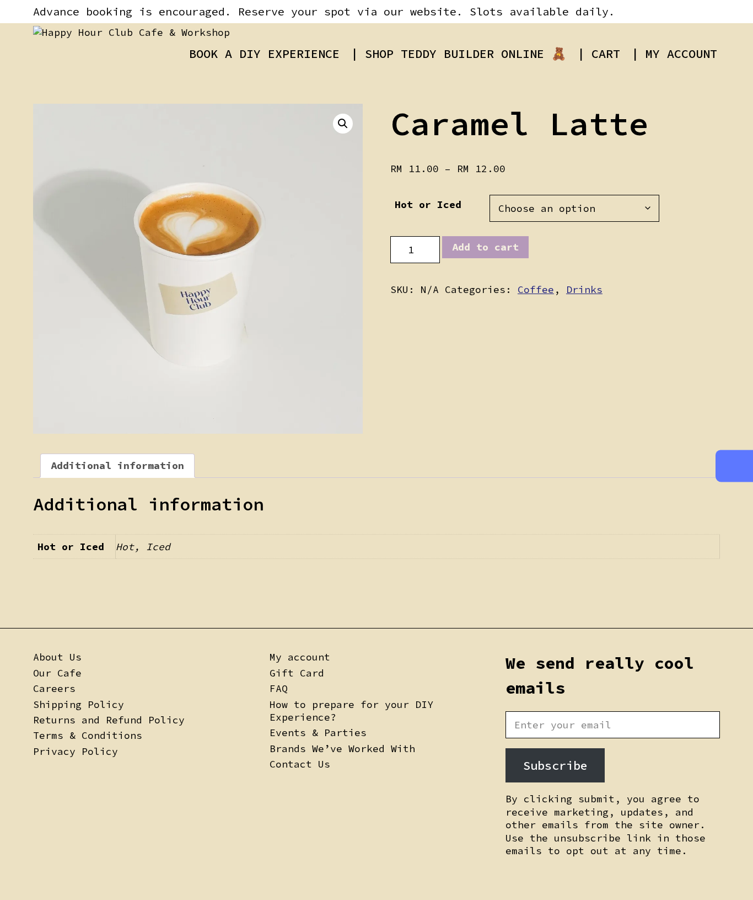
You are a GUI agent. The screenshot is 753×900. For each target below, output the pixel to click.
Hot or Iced (428, 204)
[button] (343, 124)
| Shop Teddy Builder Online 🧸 (458, 53)
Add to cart (485, 247)
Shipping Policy (78, 704)
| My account (674, 53)
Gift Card (297, 673)
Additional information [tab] (117, 465)
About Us (57, 657)
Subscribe (555, 765)
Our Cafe (57, 673)
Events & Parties (318, 732)
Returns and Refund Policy (109, 719)
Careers (54, 688)
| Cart (598, 53)
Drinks (584, 289)
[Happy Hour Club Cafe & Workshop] (131, 32)
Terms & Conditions (87, 735)
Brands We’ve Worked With (342, 748)
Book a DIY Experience (264, 53)
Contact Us (300, 764)
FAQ (279, 688)
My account (300, 657)
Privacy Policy (75, 751)
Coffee (536, 289)
